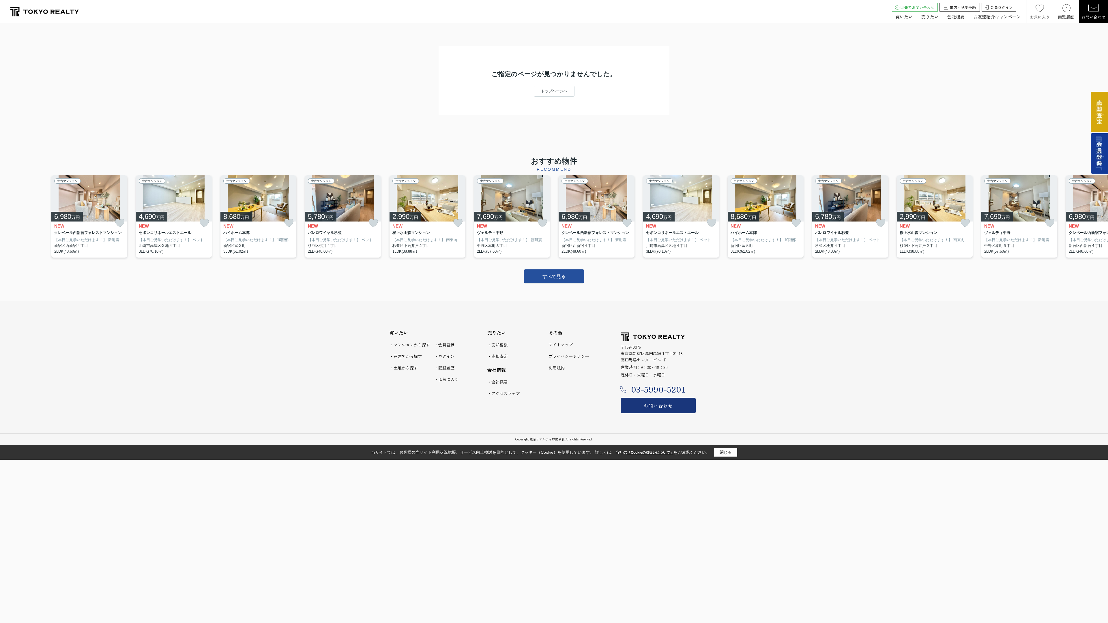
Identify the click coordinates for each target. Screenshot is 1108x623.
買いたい (904, 17)
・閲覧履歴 (444, 368)
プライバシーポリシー (569, 356)
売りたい (930, 17)
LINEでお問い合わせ (917, 7)
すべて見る (554, 276)
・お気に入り (446, 379)
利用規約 (557, 368)
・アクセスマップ (503, 393)
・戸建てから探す (406, 356)
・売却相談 (497, 345)
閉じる (726, 452)
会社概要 (956, 17)
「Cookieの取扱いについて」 (650, 453)
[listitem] (427, 216)
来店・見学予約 (963, 7)
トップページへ (554, 91)
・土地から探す (404, 368)
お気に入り (1040, 17)
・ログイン (444, 356)
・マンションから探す (410, 345)
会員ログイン (1001, 7)
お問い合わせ (1093, 17)
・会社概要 (497, 382)
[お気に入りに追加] (119, 223)
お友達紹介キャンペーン (997, 17)
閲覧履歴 (1066, 17)
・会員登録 (444, 345)
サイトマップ (561, 345)
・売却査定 (497, 356)
